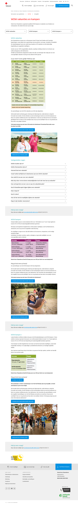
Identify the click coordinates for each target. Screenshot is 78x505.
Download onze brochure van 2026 (22, 129)
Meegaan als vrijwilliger (19, 154)
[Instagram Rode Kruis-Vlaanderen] (9, 489)
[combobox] (64, 1)
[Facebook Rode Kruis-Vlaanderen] (6, 489)
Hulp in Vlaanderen (23, 11)
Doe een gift (51, 5)
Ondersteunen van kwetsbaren (33, 11)
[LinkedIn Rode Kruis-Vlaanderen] (14, 489)
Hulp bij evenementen (54, 1)
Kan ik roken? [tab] (15, 194)
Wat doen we (27, 1)
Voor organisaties (45, 1)
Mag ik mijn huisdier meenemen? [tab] (20, 201)
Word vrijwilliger (28, 5)
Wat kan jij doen (34, 1)
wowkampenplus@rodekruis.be (31, 447)
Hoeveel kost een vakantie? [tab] (19, 170)
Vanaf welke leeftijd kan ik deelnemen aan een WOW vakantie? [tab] (29, 173)
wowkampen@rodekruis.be (30, 327)
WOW (29, 14)
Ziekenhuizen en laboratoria (11, 474)
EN (65, 1)
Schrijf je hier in (17, 380)
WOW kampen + (57, 31)
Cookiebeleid (26, 481)
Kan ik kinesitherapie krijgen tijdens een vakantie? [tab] (25, 187)
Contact (60, 1)
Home (12, 11)
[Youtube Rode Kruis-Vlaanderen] (12, 489)
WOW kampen (33, 31)
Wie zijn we (22, 1)
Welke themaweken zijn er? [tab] (19, 167)
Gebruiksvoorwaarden (28, 476)
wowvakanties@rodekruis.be (31, 212)
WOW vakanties (10, 31)
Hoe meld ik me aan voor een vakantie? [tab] (22, 177)
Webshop (7, 479)
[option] (66, 1)
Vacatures (39, 1)
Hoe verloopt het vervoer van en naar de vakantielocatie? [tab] (27, 184)
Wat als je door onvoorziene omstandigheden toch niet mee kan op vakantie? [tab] (33, 180)
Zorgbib (36, 14)
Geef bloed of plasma (63, 5)
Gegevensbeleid (26, 474)
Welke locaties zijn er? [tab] (17, 163)
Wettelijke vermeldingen (28, 479)
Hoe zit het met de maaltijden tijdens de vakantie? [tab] (25, 197)
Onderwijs (7, 476)
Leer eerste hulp (40, 5)
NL (63, 1)
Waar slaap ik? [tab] (15, 190)
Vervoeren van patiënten (17, 14)
